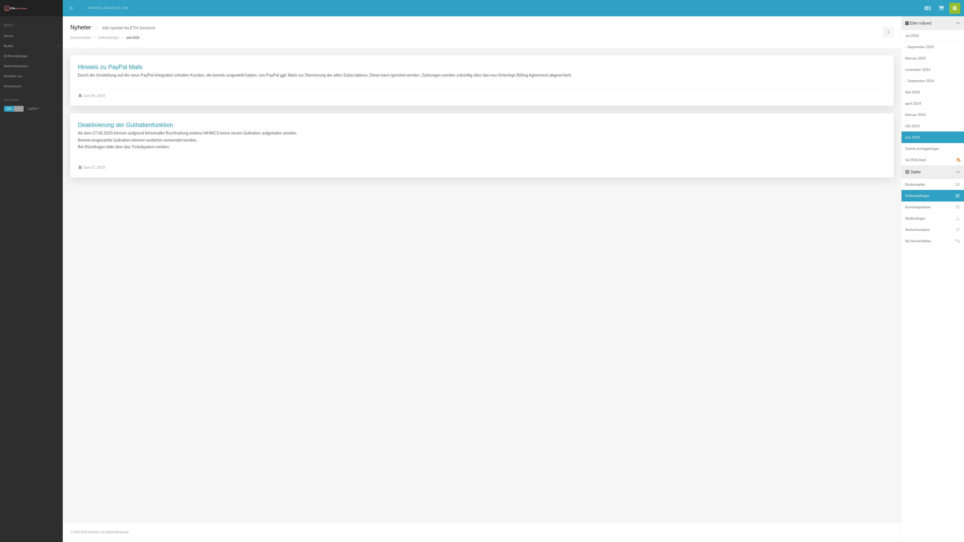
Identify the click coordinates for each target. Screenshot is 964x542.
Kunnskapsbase (918, 207)
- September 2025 (919, 47)
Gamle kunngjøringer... (923, 149)
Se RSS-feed (915, 160)
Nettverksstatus (917, 230)
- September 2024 (919, 81)
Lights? (22, 109)
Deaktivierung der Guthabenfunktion (125, 124)
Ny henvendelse (918, 241)
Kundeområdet (80, 37)
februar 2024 (915, 115)
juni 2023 (912, 137)
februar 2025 (915, 58)
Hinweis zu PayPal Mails (110, 66)
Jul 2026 (912, 36)
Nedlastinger (915, 218)
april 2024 (913, 103)
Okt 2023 (912, 126)
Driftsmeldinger (108, 37)
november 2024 (917, 69)
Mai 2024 (912, 92)
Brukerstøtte (915, 184)
